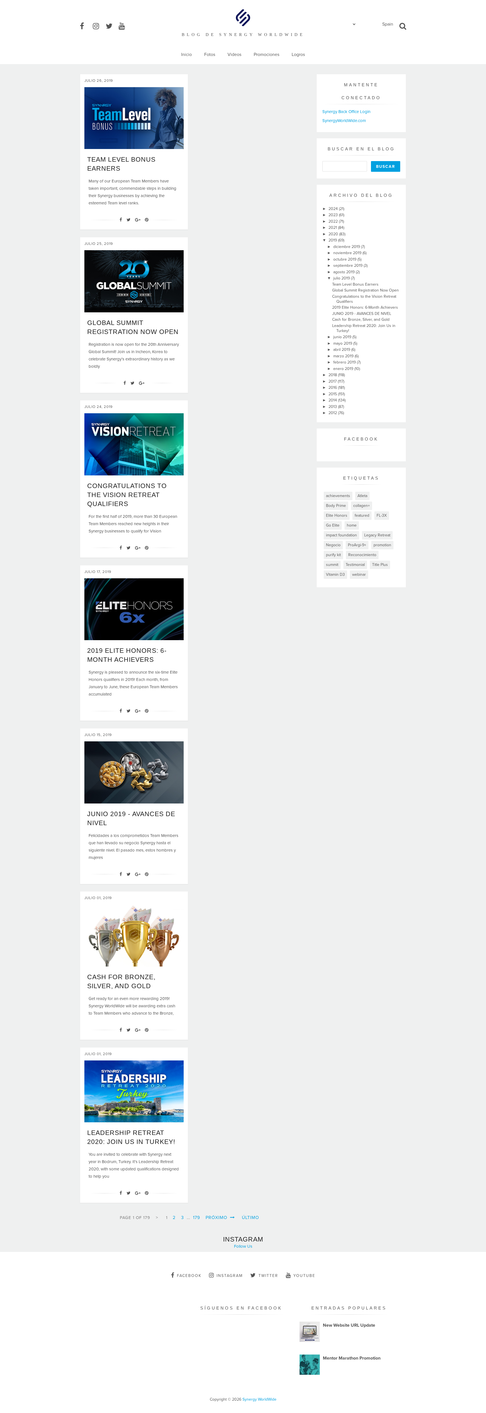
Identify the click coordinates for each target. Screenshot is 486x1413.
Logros (298, 54)
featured (362, 515)
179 (196, 1217)
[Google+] (137, 219)
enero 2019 (343, 368)
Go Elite (332, 525)
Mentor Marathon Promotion (352, 1358)
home (352, 525)
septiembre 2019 (348, 265)
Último (250, 1217)
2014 (333, 400)
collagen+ (361, 505)
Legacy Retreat (377, 535)
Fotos (209, 54)
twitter (268, 1275)
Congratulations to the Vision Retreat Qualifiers (127, 494)
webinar (359, 574)
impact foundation (341, 535)
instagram (230, 1275)
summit (332, 564)
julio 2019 (342, 278)
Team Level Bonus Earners (355, 284)
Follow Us (243, 1246)
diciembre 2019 (347, 246)
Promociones (266, 54)
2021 (333, 227)
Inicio (186, 54)
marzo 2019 (344, 356)
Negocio (333, 545)
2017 (333, 381)
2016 (333, 387)
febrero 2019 (345, 362)
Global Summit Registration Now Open (365, 290)
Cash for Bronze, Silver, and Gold (361, 319)
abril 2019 (342, 349)
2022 (333, 221)
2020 (333, 234)
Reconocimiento (362, 554)
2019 (333, 240)
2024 (333, 208)
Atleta (362, 495)
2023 (333, 215)
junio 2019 (342, 337)
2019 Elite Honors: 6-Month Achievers (365, 307)
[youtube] (124, 26)
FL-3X (382, 515)
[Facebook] (121, 219)
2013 (333, 406)
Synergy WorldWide (259, 1399)
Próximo (217, 1217)
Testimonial (355, 564)
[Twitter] (128, 219)
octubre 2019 (345, 259)
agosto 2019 (344, 272)
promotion (382, 545)
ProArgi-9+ (357, 545)
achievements (338, 495)
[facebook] (86, 26)
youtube (304, 1275)
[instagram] (99, 26)
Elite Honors (336, 515)
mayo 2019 (343, 343)
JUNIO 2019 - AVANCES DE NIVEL (361, 313)
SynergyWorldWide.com (344, 120)
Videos (234, 54)
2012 (333, 412)
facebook (189, 1275)
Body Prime (336, 505)
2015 (333, 394)
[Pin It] (146, 219)
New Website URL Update (349, 1325)
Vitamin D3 (335, 574)
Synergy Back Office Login (346, 111)
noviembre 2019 (348, 252)
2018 (333, 375)
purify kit (333, 554)
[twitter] (112, 26)
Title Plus (380, 564)
